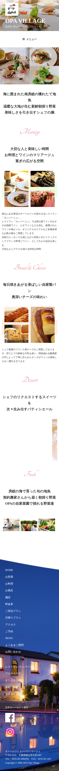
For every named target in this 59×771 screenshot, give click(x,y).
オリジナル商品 (14, 680)
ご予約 (9, 631)
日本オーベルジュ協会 (16, 707)
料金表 (9, 604)
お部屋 (9, 576)
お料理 (9, 583)
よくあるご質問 (14, 645)
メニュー (31, 39)
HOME (9, 570)
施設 (7, 597)
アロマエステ (13, 673)
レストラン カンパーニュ (20, 666)
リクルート (11, 694)
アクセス (10, 624)
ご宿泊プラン (13, 611)
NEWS (9, 638)
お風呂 (9, 590)
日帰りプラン (13, 617)
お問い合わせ (13, 651)
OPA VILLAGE (25, 21)
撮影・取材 (11, 687)
